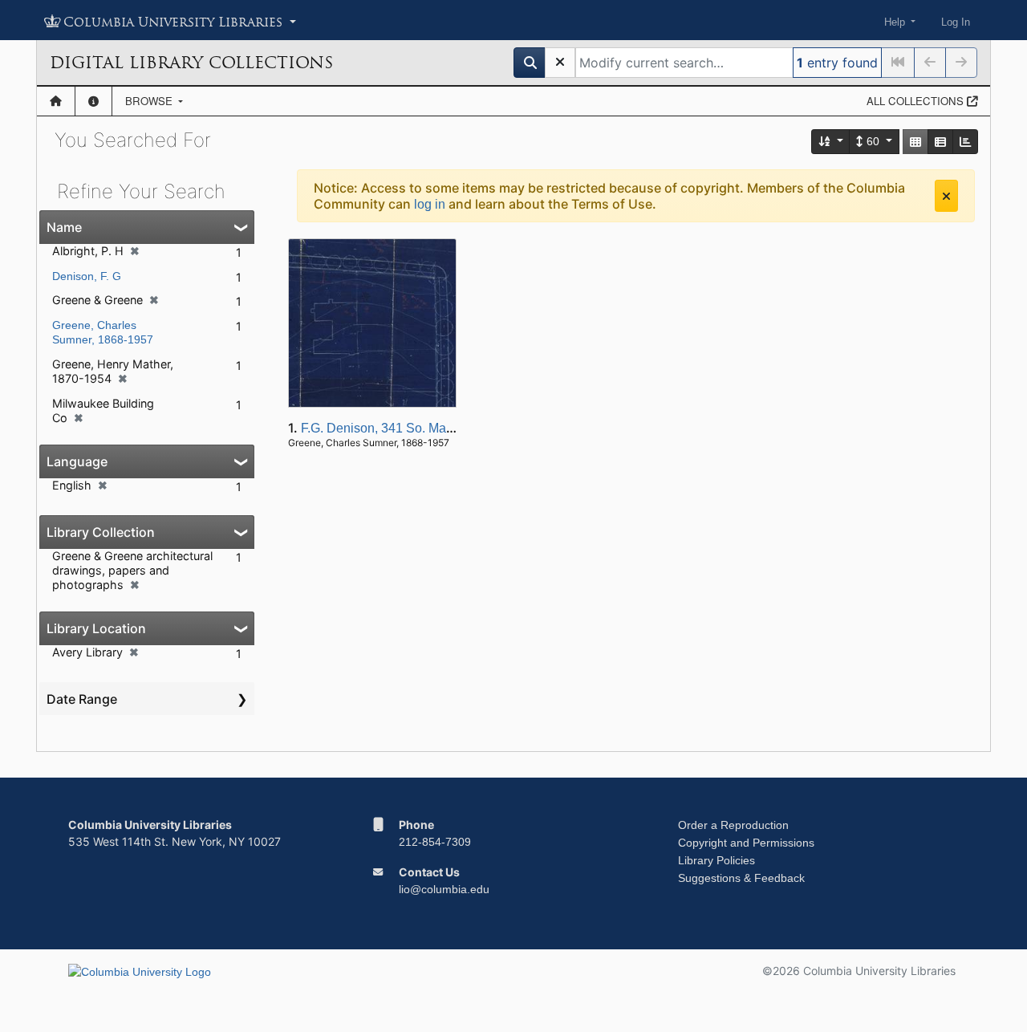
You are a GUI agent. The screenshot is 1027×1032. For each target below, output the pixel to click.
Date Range (82, 699)
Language (77, 461)
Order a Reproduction (733, 825)
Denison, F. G (86, 276)
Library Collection (101, 532)
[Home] (56, 101)
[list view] (940, 141)
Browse (150, 100)
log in (429, 204)
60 (873, 141)
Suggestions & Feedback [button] (741, 878)
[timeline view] (965, 141)
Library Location (96, 628)
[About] (93, 101)
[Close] (946, 196)
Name (64, 227)
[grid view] (915, 141)
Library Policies (716, 860)
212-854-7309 (435, 841)
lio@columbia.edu (444, 889)
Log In (955, 22)
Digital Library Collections (191, 62)
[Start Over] (560, 62)
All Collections (917, 100)
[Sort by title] (831, 141)
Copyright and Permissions (746, 842)
